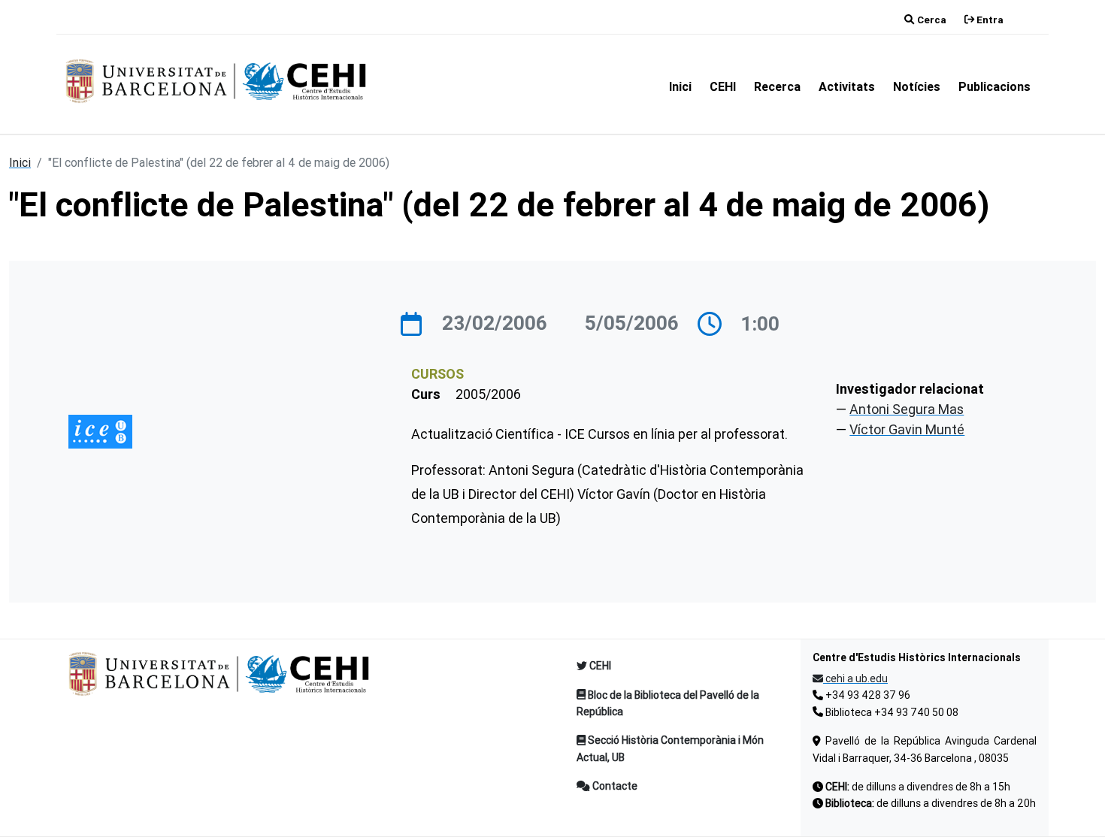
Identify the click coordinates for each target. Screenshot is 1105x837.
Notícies (916, 86)
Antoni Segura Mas (906, 409)
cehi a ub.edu (855, 678)
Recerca (777, 86)
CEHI (723, 86)
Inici (680, 86)
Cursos (437, 373)
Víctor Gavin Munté (906, 429)
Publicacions (994, 86)
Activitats (847, 86)
